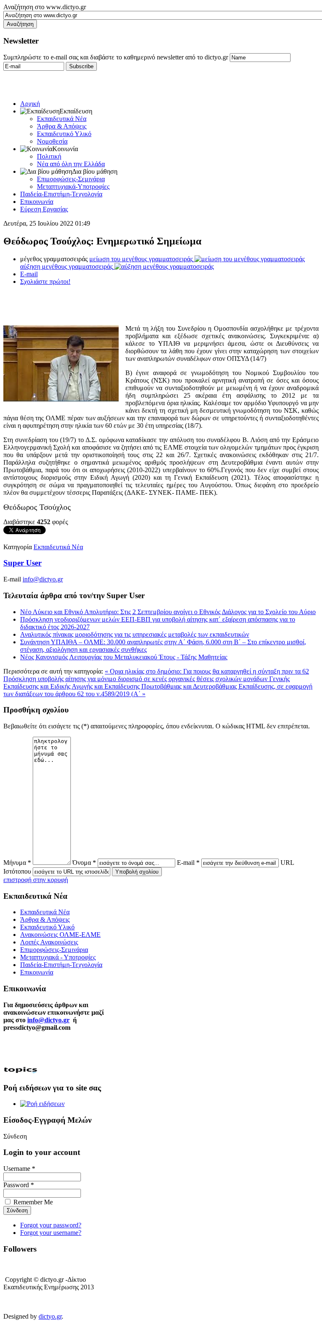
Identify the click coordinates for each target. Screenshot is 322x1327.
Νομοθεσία (52, 141)
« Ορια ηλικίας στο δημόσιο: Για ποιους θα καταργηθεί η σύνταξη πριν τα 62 (207, 671)
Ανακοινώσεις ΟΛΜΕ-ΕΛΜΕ (60, 934)
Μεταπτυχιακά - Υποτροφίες (58, 957)
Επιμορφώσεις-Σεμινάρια (71, 179)
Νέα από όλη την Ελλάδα (71, 163)
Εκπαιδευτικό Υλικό (64, 133)
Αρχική (30, 103)
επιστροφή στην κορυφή (35, 879)
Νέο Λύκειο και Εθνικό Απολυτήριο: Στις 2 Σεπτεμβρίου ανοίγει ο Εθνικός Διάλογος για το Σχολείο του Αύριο (168, 611)
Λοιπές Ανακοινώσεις (49, 942)
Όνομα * (84, 862)
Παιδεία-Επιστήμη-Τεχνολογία (61, 194)
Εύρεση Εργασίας (44, 209)
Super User (22, 562)
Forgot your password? (50, 1225)
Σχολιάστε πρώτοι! (45, 281)
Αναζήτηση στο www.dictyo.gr (44, 6)
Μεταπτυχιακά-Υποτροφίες (73, 186)
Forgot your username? (50, 1232)
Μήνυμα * (17, 862)
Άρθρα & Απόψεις (61, 126)
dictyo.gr (50, 1316)
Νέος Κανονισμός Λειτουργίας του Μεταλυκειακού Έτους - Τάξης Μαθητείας (123, 657)
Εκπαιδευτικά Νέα (61, 118)
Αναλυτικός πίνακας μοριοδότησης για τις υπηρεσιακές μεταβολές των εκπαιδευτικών (134, 634)
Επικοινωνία (36, 201)
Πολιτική (49, 156)
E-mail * (188, 862)
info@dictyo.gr (43, 579)
